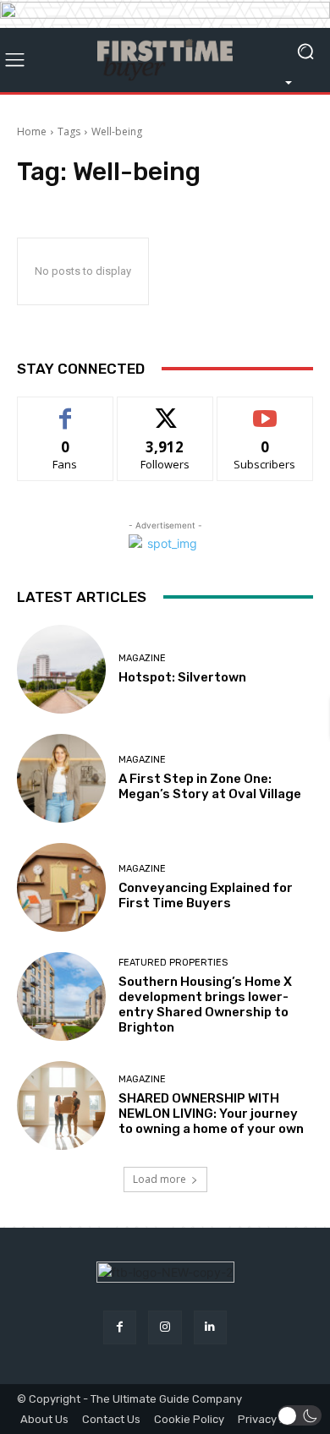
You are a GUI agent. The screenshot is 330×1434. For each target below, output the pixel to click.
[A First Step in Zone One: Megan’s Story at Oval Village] (61, 778)
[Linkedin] (210, 1327)
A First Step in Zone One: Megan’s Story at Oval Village (209, 786)
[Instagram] (164, 1327)
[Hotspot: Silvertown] (61, 669)
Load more (159, 1179)
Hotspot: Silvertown (182, 677)
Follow (165, 409)
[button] (300, 1415)
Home (32, 131)
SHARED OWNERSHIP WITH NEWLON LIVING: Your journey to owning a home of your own (211, 1113)
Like (65, 409)
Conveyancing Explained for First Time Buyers (205, 895)
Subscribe (265, 409)
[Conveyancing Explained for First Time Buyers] (61, 887)
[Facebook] (119, 1327)
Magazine (142, 658)
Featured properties (173, 962)
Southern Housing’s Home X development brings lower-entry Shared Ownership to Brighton (205, 1004)
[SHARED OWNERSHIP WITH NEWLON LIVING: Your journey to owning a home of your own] (61, 1105)
